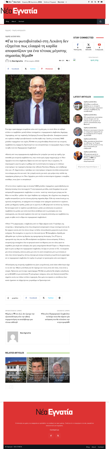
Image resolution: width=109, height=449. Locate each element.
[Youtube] (101, 2)
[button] (100, 21)
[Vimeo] (98, 2)
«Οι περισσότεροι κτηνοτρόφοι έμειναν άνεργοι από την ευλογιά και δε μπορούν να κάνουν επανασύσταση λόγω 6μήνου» (37, 377)
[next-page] (11, 387)
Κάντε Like (78, 44)
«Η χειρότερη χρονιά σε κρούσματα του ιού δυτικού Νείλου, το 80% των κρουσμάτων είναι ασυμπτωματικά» (92, 157)
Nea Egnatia (17, 61)
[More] (59, 68)
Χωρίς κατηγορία (18, 30)
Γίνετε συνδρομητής (101, 45)
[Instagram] (92, 2)
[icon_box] (62, 2)
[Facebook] (88, 2)
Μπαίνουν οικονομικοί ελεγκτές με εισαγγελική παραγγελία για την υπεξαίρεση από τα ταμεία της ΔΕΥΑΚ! (59, 378)
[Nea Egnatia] (7, 61)
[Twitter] (95, 2)
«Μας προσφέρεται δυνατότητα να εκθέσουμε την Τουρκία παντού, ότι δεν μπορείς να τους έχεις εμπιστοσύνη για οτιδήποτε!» (93, 144)
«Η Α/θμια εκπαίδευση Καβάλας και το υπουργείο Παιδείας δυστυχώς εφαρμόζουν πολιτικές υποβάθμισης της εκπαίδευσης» (16, 377)
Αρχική (8, 30)
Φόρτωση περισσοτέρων (87, 167)
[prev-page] (7, 387)
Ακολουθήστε (89, 44)
